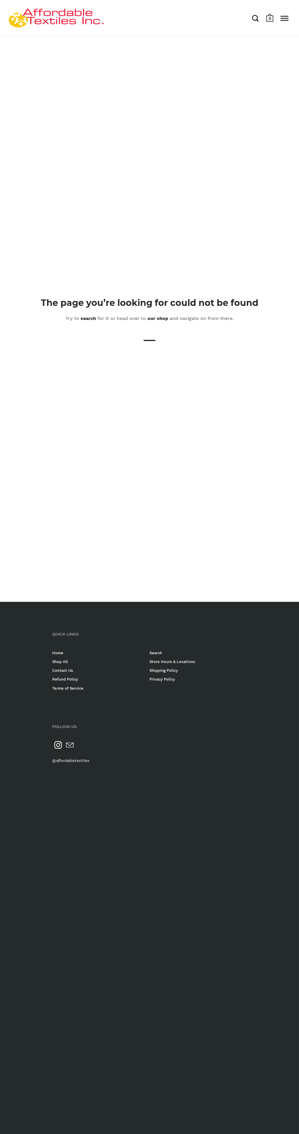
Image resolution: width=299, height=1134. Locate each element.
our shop (157, 318)
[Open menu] (284, 18)
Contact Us (62, 670)
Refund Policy (65, 679)
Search (156, 653)
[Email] (70, 745)
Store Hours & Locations (172, 661)
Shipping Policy (164, 670)
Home (57, 653)
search (88, 318)
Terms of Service (68, 688)
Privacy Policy (162, 679)
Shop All (60, 661)
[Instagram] (58, 745)
